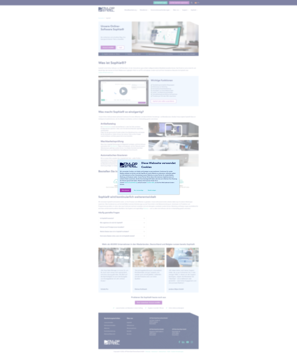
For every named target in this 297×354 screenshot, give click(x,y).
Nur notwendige (138, 190)
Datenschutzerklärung (131, 182)
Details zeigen (152, 190)
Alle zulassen (125, 190)
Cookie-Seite (150, 182)
